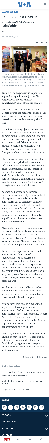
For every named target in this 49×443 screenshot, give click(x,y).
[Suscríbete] (35, 407)
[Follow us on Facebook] (4, 407)
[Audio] (18, 439)
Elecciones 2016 (10, 12)
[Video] (30, 439)
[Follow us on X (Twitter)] (10, 407)
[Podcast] (29, 407)
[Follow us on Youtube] (16, 407)
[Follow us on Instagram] (41, 407)
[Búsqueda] (41, 439)
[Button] (41, 42)
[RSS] (22, 407)
